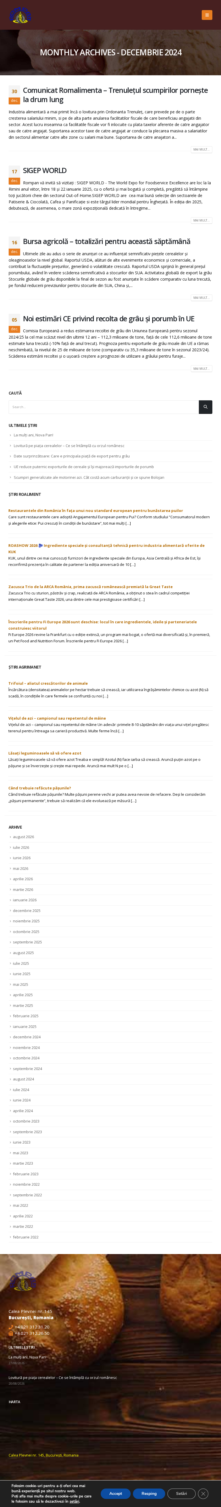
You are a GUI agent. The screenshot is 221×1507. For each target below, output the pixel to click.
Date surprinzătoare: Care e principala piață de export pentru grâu (72, 456)
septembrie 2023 (27, 1131)
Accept (115, 1493)
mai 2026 (20, 868)
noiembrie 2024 (26, 1047)
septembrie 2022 (27, 1195)
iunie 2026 (22, 857)
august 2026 (23, 836)
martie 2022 (23, 1226)
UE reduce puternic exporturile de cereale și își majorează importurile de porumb (84, 466)
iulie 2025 (21, 963)
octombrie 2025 (26, 931)
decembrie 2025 (27, 910)
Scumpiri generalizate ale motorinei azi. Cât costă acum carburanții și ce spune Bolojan (89, 477)
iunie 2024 (22, 1100)
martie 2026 (23, 889)
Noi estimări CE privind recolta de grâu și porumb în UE (109, 318)
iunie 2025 (22, 973)
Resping (149, 1493)
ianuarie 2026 (25, 899)
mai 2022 (20, 1205)
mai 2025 (20, 984)
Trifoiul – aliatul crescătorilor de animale (48, 683)
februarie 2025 (26, 1015)
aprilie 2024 (23, 1110)
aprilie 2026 (23, 878)
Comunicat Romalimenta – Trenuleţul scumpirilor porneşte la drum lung (115, 94)
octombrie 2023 (26, 1121)
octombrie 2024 (26, 1058)
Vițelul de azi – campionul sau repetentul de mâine (57, 718)
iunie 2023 (22, 1142)
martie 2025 (23, 1005)
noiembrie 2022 (26, 1184)
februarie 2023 (26, 1173)
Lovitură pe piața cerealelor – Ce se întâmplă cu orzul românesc (69, 445)
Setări (181, 1493)
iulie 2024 (21, 1089)
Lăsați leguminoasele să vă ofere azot (44, 753)
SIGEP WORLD (44, 170)
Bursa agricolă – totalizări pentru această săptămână (106, 241)
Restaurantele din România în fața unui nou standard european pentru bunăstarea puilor (95, 510)
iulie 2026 (21, 847)
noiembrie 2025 (26, 921)
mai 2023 (20, 1152)
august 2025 (23, 952)
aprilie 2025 (23, 994)
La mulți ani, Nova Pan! (33, 435)
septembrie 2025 (27, 942)
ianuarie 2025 (25, 1026)
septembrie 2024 (27, 1068)
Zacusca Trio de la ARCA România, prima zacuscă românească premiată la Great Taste (90, 586)
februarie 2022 (26, 1237)
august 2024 (23, 1079)
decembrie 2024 (27, 1036)
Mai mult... (201, 149)
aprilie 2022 (23, 1216)
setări (74, 1501)
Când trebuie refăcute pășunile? (39, 788)
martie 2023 (23, 1163)
